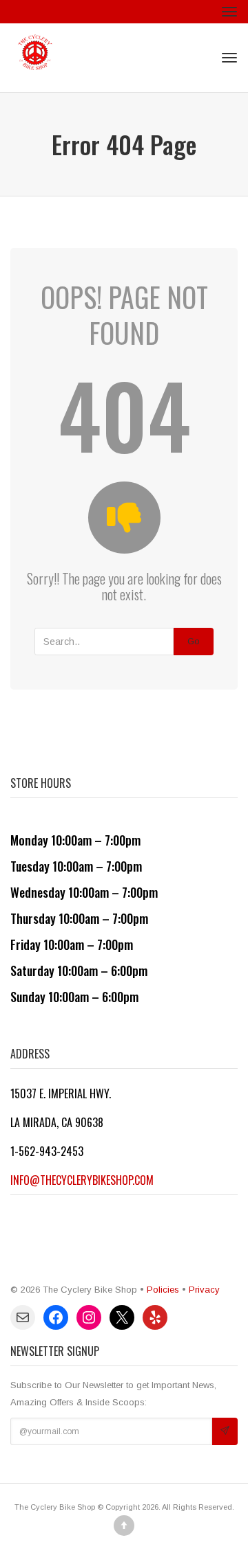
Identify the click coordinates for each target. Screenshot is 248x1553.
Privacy (204, 1289)
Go (193, 641)
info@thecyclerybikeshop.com (82, 1180)
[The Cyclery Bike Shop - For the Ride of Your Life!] (35, 57)
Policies (163, 1289)
